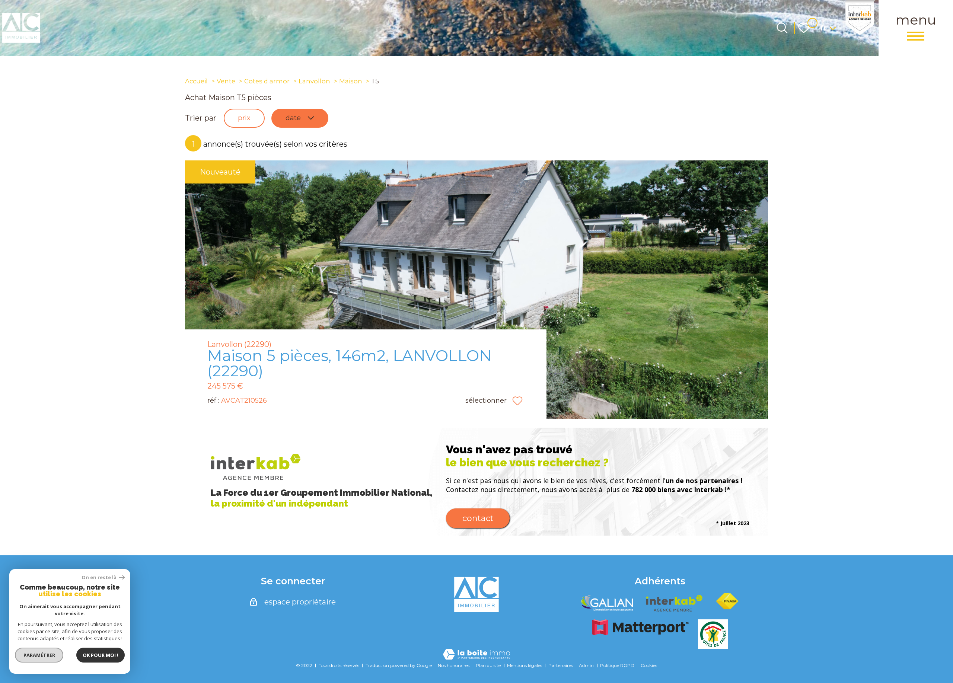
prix (244, 118)
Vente (226, 81)
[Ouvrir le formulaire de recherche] (782, 28)
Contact (478, 518)
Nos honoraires (453, 665)
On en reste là (99, 577)
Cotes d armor (267, 81)
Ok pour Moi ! (100, 655)
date (293, 118)
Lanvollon (314, 81)
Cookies (649, 665)
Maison (350, 81)
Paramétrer (39, 655)
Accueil (196, 81)
